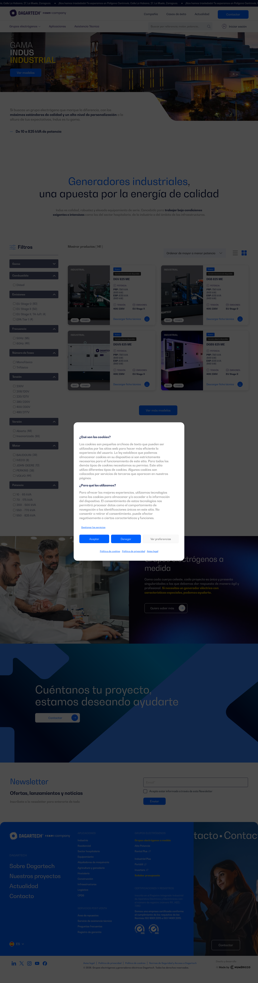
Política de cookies (110, 551)
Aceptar (94, 539)
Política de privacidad (133, 551)
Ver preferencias (161, 539)
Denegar (126, 539)
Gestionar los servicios (93, 527)
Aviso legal (152, 551)
